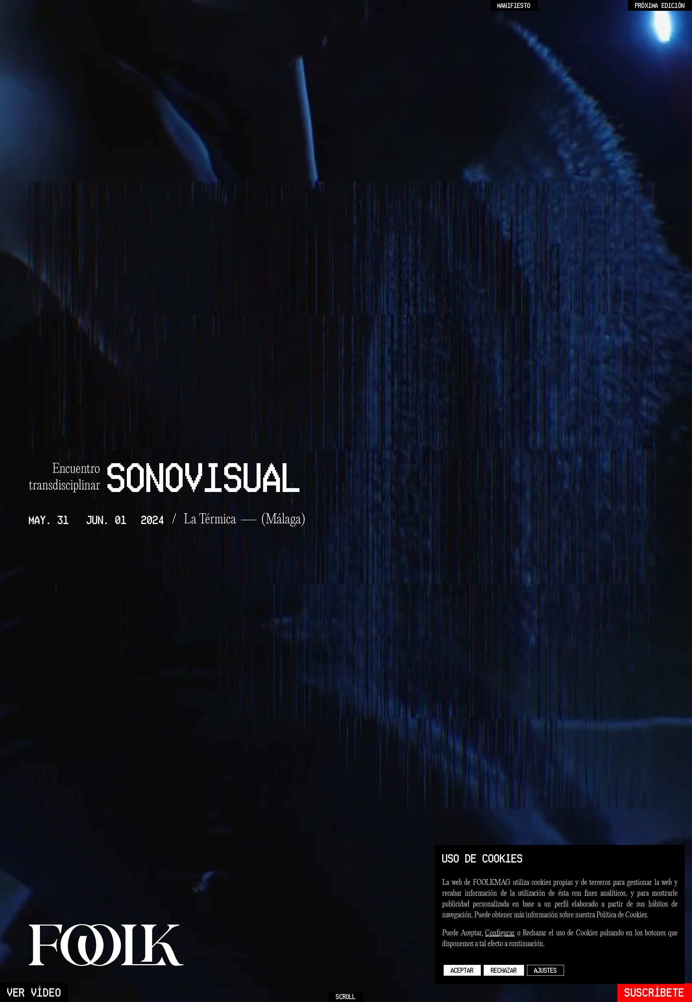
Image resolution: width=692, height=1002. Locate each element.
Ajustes (545, 970)
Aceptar (462, 970)
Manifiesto (514, 5)
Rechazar (504, 970)
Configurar (500, 933)
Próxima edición (660, 5)
